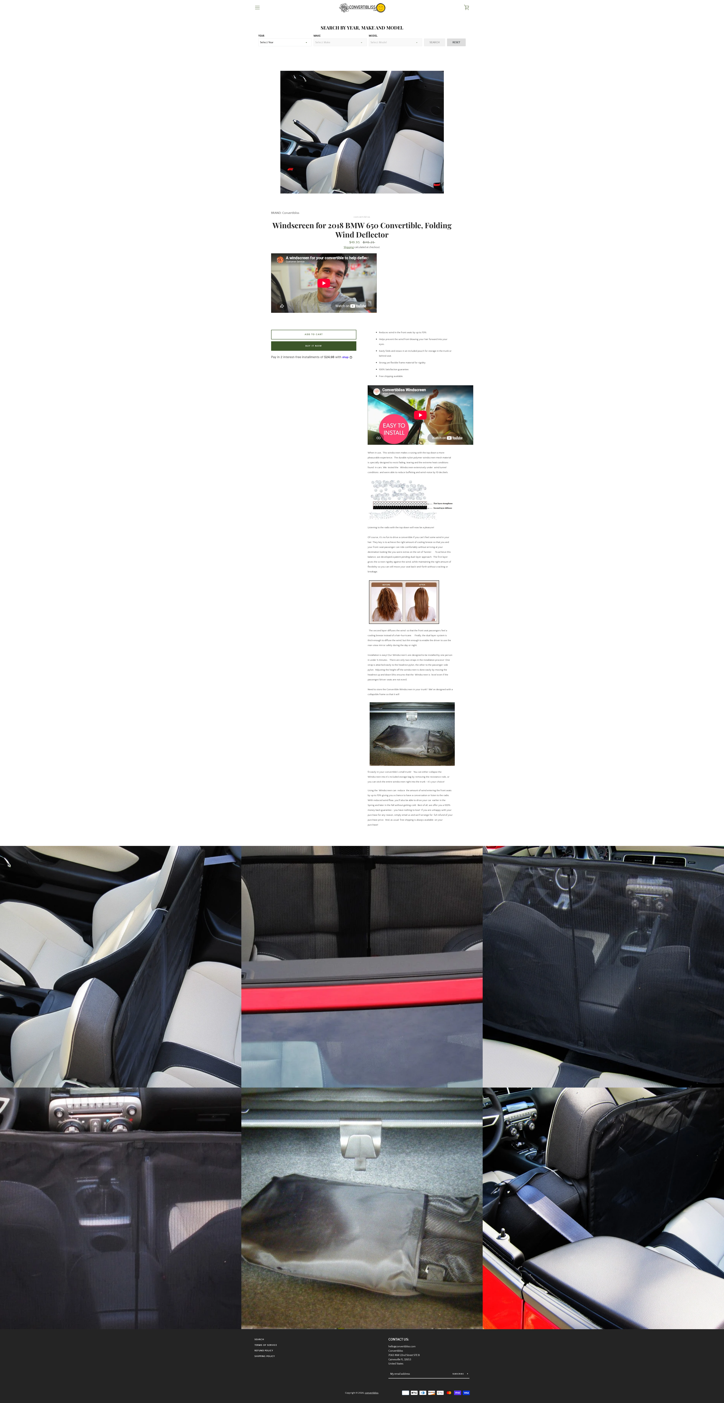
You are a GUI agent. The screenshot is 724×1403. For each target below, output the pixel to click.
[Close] (423, 657)
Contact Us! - (364, 736)
